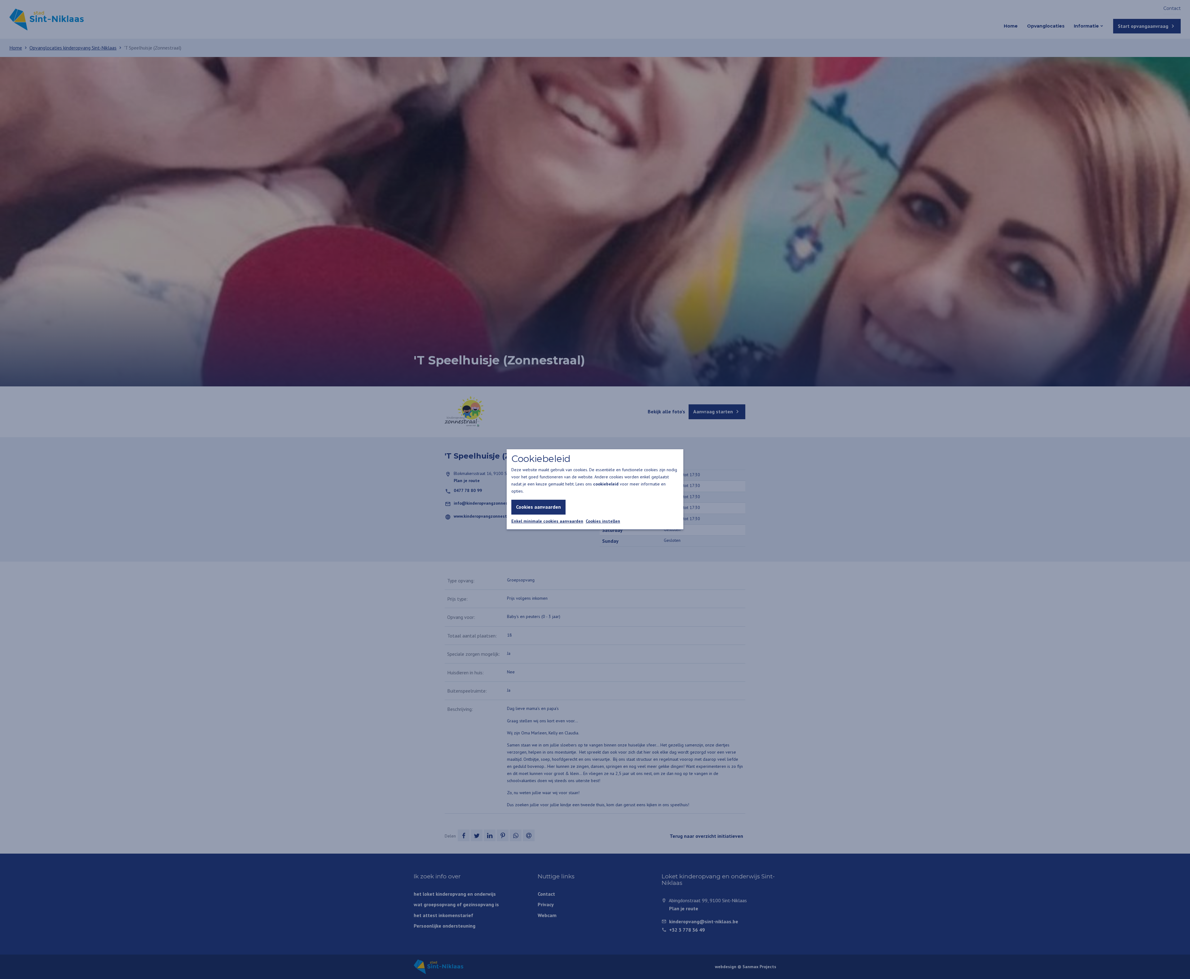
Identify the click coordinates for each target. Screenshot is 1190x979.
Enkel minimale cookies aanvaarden (547, 521)
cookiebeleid (606, 484)
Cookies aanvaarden (538, 507)
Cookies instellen (603, 521)
